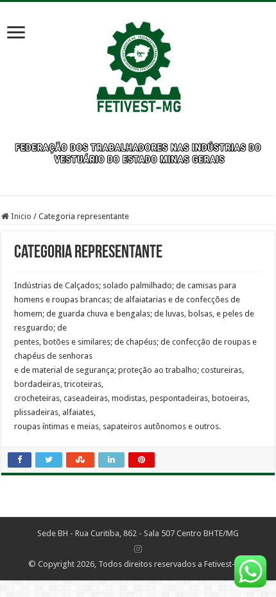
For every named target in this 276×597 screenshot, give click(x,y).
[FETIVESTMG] (138, 60)
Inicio (20, 216)
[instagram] (138, 549)
